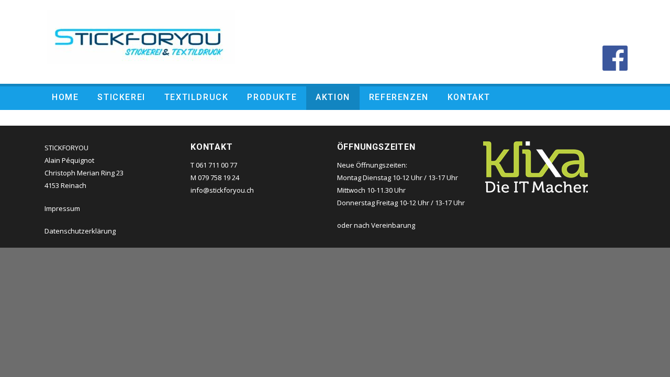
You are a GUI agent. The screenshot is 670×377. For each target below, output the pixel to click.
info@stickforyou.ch (222, 190)
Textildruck (196, 97)
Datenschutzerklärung (80, 231)
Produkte (272, 97)
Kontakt (469, 97)
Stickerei (121, 97)
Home (65, 97)
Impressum (62, 208)
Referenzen (399, 97)
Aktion (333, 97)
